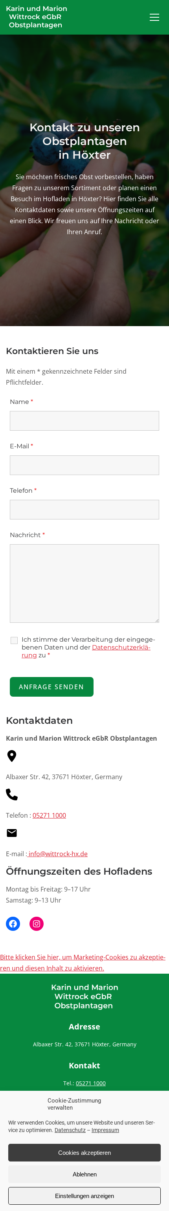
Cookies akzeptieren (84, 1152)
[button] (154, 17)
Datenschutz (70, 1130)
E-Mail (21, 446)
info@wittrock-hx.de (57, 854)
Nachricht (27, 535)
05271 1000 (49, 815)
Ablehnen (85, 1174)
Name (21, 402)
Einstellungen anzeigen (84, 1196)
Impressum (105, 1130)
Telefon (23, 490)
